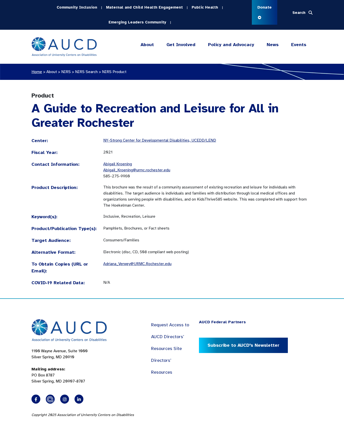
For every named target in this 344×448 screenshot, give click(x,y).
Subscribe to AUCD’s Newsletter (243, 345)
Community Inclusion (77, 7)
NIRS (66, 71)
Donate (264, 7)
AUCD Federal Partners (222, 322)
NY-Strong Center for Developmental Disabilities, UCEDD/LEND (159, 140)
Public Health (205, 7)
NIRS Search (86, 71)
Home (36, 71)
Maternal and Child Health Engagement (144, 7)
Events (298, 44)
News (273, 44)
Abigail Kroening (117, 164)
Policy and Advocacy (231, 44)
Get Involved (180, 44)
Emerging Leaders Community (137, 22)
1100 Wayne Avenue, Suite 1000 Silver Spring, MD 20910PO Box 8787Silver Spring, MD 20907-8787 (59, 366)
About (147, 44)
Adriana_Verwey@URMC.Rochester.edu (137, 263)
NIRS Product (114, 71)
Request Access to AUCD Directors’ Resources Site (170, 336)
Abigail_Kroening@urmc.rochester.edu (136, 170)
